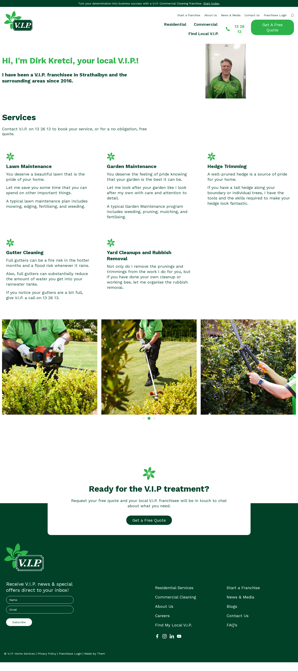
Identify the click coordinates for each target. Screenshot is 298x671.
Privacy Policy (47, 653)
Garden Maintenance (132, 166)
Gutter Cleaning (25, 252)
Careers (162, 615)
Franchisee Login (275, 15)
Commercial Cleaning (175, 597)
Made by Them (94, 653)
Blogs (232, 606)
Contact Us (252, 15)
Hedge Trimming (227, 166)
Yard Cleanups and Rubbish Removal (139, 255)
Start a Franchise (243, 587)
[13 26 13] (228, 29)
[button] (143, 418)
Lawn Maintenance (29, 166)
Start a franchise (188, 15)
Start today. (211, 3)
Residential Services (174, 587)
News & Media (230, 15)
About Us (210, 15)
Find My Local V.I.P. (173, 625)
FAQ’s (232, 625)
